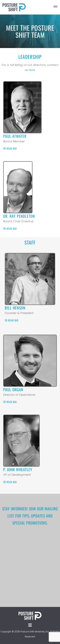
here (32, 70)
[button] (47, 7)
